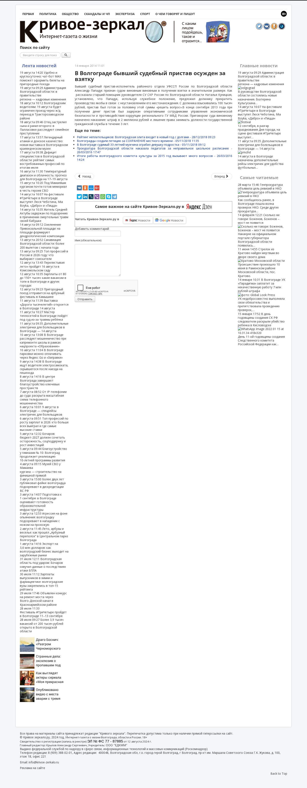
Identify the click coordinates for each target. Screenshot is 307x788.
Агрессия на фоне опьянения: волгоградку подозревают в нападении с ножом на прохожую (43, 519)
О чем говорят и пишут (175, 14)
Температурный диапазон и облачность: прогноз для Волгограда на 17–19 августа (43, 175)
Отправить (85, 299)
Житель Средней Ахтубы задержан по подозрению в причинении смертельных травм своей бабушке (44, 215)
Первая (28, 14)
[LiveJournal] (91, 196)
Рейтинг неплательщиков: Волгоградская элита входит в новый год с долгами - (146, 137)
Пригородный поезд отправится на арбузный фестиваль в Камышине (42, 293)
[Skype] (108, 196)
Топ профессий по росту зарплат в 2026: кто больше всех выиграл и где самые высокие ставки (44, 424)
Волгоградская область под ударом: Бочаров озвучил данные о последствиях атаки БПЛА (43, 564)
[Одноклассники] (85, 187)
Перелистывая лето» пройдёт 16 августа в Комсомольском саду (42, 266)
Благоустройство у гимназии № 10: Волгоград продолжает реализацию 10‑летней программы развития (43, 454)
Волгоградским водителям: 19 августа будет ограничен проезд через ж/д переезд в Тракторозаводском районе (43, 110)
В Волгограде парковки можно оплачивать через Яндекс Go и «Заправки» (41, 353)
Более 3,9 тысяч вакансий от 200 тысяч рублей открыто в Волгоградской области (41, 625)
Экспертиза (125, 14)
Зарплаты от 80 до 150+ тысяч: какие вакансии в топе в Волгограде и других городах (43, 279)
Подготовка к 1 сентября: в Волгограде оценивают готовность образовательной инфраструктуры (41, 502)
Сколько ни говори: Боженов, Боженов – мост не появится (258, 230)
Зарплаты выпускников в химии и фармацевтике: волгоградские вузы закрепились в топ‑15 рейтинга (41, 581)
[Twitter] (79, 196)
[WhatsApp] (102, 196)
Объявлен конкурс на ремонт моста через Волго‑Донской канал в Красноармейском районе (43, 599)
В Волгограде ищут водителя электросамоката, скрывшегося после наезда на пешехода (44, 367)
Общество (70, 14)
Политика (47, 14)
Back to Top (278, 773)
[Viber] (96, 196)
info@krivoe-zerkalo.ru (44, 762)
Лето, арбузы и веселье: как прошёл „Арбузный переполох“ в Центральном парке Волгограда (44, 534)
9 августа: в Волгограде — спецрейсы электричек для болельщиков (41, 410)
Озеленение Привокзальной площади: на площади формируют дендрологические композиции (42, 230)
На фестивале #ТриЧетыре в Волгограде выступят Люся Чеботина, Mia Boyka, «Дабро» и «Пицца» (42, 200)
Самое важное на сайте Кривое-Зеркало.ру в (140, 206)
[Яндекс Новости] (138, 220)
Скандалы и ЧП (97, 14)
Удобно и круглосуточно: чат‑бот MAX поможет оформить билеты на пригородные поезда (42, 78)
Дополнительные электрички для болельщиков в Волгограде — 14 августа (44, 327)
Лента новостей (39, 65)
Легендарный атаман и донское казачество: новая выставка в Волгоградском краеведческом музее (44, 143)
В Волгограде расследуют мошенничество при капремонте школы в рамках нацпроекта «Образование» (43, 340)
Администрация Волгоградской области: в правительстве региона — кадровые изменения (43, 93)
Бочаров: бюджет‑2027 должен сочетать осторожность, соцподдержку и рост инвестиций (43, 439)
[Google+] (96, 187)
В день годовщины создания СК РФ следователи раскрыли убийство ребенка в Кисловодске (261, 329)
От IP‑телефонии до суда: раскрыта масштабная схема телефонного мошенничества (43, 397)
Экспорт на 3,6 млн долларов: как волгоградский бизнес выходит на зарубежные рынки (44, 549)
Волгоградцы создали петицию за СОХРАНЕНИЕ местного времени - (138, 141)
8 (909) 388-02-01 (60, 753)
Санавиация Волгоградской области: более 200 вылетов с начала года (42, 243)
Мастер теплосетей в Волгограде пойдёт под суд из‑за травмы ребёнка (44, 315)
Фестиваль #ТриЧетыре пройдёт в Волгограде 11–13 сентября (43, 612)
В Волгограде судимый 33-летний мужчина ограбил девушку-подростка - (141, 145)
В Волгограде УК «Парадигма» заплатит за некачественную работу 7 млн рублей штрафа (261, 295)
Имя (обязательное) (88, 240)
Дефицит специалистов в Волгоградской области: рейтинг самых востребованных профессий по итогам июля (42, 159)
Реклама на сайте (32, 768)
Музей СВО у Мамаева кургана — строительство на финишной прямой (40, 469)
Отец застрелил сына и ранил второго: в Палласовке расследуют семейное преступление (44, 127)
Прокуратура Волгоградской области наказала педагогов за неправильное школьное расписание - (154, 150)
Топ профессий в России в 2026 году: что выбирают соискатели (44, 255)
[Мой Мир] (91, 187)
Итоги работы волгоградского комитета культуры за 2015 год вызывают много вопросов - (154, 158)
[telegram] (114, 196)
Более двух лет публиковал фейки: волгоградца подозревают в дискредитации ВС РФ (43, 485)
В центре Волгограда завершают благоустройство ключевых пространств (40, 382)
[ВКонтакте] (79, 187)
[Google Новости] (169, 220)
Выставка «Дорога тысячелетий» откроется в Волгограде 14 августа (44, 304)
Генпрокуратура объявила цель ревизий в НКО (260, 198)
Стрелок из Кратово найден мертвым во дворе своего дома (259, 262)
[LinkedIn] (85, 196)
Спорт (145, 14)
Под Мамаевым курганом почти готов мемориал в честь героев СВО (43, 186)
